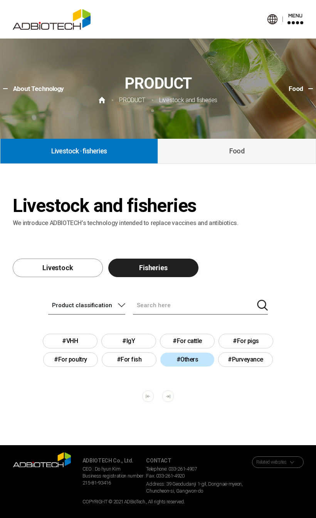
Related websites (271, 462)
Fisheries (153, 268)
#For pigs (246, 341)
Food (236, 151)
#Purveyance (245, 359)
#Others (187, 359)
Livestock (57, 268)
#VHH (70, 341)
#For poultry (70, 359)
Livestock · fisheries (79, 151)
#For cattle (187, 341)
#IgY (128, 341)
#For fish (129, 359)
